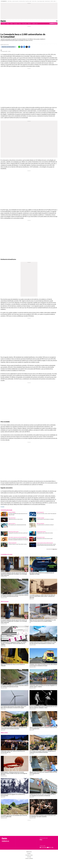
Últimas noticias (4, 732)
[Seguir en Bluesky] (40, 847)
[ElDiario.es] (53, 23)
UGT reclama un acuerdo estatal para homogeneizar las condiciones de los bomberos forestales (14, 728)
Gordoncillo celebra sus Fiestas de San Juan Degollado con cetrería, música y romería (43, 686)
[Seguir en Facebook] (43, 847)
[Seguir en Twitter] (41, 847)
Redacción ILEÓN (4, 576)
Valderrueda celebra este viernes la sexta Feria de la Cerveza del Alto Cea (13, 751)
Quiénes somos (29, 851)
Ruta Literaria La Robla (22, 1)
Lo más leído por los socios (6, 554)
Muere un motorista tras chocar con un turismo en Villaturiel (13, 665)
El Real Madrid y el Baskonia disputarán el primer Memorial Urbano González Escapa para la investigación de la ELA (14, 773)
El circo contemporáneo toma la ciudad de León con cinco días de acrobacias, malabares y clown (43, 707)
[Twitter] (27, 47)
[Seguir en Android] (40, 839)
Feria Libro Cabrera (34, 1)
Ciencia (19, 23)
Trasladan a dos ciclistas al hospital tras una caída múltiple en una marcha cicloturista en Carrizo (43, 665)
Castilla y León (35, 23)
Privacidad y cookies (29, 855)
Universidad (24, 23)
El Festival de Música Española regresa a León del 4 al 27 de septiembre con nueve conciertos (43, 816)
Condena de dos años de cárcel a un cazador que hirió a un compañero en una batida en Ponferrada (43, 795)
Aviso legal (29, 856)
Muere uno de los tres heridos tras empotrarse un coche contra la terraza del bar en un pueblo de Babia (43, 620)
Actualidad (3, 23)
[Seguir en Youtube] (48, 847)
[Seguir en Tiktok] (49, 847)
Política (7, 23)
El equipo (29, 853)
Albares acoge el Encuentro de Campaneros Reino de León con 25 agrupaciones (43, 728)
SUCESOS (52, 1)
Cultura (11, 23)
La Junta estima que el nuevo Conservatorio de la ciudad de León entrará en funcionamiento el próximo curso (43, 643)
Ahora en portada (4, 601)
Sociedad (15, 23)
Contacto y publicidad (29, 858)
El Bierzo (29, 23)
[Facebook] (22, 47)
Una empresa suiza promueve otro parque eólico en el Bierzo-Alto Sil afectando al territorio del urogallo (13, 707)
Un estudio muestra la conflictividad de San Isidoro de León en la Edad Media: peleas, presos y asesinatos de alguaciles (42, 596)
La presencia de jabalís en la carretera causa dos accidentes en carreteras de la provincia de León (14, 595)
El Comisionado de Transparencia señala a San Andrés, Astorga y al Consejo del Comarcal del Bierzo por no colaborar (13, 643)
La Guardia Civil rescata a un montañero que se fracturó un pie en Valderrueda (14, 816)
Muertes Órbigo (10, 1)
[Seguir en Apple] (41, 839)
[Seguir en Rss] (52, 847)
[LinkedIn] (29, 47)
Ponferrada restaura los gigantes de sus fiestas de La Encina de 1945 (13, 795)
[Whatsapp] (19, 47)
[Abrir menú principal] (56, 20)
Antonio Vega (3, 646)
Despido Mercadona (47, 1)
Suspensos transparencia (15, 1)
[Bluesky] (24, 47)
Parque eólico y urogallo (28, 1)
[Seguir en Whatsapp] (51, 847)
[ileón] (8, 838)
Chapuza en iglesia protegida (40, 1)
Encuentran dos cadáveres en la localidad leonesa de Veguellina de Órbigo (42, 573)
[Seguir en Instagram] (46, 847)
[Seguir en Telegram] (44, 847)
